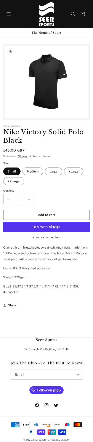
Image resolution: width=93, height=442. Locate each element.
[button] (8, 14)
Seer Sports (39, 439)
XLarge (74, 171)
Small (12, 171)
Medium (33, 171)
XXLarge (14, 181)
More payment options (46, 237)
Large (54, 171)
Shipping (22, 156)
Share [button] (12, 305)
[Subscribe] (77, 375)
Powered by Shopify (58, 439)
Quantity (8, 190)
